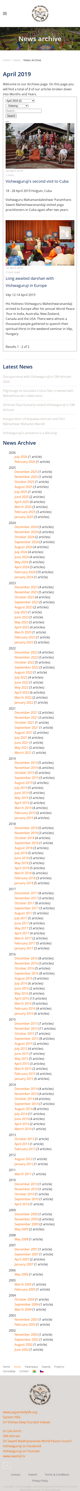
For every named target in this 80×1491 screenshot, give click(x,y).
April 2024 (22, 567)
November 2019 (27, 768)
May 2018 (22, 863)
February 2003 (25, 1324)
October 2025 (25, 482)
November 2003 (27, 1319)
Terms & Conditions (57, 1474)
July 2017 (21, 918)
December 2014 (26, 1089)
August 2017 (24, 913)
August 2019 (24, 783)
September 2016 (27, 973)
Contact (24, 1371)
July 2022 (21, 677)
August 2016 (24, 978)
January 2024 (24, 577)
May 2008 (22, 1239)
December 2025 (26, 472)
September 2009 (27, 1224)
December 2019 (26, 763)
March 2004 (23, 1309)
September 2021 (27, 727)
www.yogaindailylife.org (20, 1412)
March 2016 (23, 1003)
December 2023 (26, 587)
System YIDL (12, 1417)
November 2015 (27, 1028)
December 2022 (26, 652)
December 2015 (26, 1023)
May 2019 (22, 798)
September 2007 (27, 1254)
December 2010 (26, 1184)
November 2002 (27, 1334)
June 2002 (22, 1349)
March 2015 (23, 1069)
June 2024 (22, 557)
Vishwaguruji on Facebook (22, 1446)
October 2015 (25, 1033)
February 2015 (25, 1074)
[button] (5, 13)
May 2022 (22, 687)
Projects (59, 1366)
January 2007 (24, 1264)
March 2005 (23, 1284)
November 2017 (27, 898)
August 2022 (24, 672)
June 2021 (22, 742)
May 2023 (22, 622)
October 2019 (25, 773)
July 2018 (21, 853)
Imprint (32, 1474)
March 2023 (23, 632)
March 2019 (23, 808)
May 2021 (22, 748)
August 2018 (24, 848)
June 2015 (22, 1053)
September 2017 (27, 908)
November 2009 (27, 1219)
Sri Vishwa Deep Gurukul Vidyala (26, 1422)
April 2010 (22, 1204)
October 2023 (25, 597)
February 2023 (25, 637)
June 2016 (22, 988)
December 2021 (26, 712)
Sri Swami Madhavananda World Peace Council (37, 1441)
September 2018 (27, 843)
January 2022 (24, 702)
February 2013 (25, 1149)
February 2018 (25, 878)
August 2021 (24, 732)
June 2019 (22, 793)
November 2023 (27, 592)
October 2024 (25, 537)
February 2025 (25, 512)
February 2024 (25, 572)
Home (6, 1366)
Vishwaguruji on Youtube (21, 1451)
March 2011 (23, 1174)
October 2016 (25, 968)
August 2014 (24, 1109)
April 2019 (22, 803)
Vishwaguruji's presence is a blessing (30, 433)
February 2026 (25, 462)
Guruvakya (9, 1371)
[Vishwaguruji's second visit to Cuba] (40, 145)
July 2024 (21, 552)
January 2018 (24, 883)
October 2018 (25, 838)
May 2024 (22, 562)
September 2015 (27, 1038)
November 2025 (27, 477)
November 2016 (27, 963)
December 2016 (26, 958)
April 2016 (22, 998)
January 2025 (24, 517)
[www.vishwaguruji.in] (34, 1371)
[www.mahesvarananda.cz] (41, 1371)
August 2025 (24, 487)
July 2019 (21, 788)
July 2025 (21, 492)
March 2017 (23, 938)
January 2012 (24, 1164)
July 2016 (21, 983)
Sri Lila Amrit (12, 1431)
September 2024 (27, 542)
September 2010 (27, 1199)
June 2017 (22, 923)
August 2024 (24, 547)
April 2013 (22, 1144)
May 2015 (22, 1059)
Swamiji (46, 1366)
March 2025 (23, 507)
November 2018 (27, 833)
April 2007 (22, 1259)
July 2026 (21, 457)
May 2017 (22, 928)
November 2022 (27, 657)
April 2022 (22, 692)
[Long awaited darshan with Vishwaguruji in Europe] (40, 242)
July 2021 (21, 737)
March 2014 (23, 1129)
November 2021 (27, 717)
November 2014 (27, 1094)
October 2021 (25, 722)
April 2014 (22, 1124)
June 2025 (22, 497)
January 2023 (24, 642)
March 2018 (23, 873)
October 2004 (25, 1299)
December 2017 (26, 893)
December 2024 (26, 527)
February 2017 (25, 943)
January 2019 (24, 818)
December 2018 (26, 828)
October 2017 (25, 903)
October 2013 (25, 1139)
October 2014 (25, 1099)
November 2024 (27, 532)
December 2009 (26, 1214)
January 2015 (24, 1079)
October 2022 (25, 662)
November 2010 (27, 1189)
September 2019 (27, 778)
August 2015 (24, 1043)
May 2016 (22, 993)
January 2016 (24, 1013)
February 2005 (25, 1289)
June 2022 (22, 682)
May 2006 (22, 1274)
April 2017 (22, 933)
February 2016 (25, 1008)
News (17, 1366)
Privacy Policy (40, 1481)
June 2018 (22, 858)
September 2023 (27, 602)
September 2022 (27, 667)
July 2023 (21, 612)
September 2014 (27, 1104)
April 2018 (22, 868)
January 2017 (24, 948)
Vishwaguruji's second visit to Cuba (37, 181)
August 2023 (24, 607)
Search (11, 115)
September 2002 (27, 1339)
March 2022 (23, 697)
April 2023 (22, 627)
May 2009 (22, 1229)
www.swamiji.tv (14, 1456)
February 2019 (25, 813)
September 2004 (27, 1304)
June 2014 (22, 1119)
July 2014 (21, 1114)
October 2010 (25, 1194)
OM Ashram (11, 1436)
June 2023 (22, 617)
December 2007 (26, 1249)
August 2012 (24, 1159)
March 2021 (23, 753)
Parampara (31, 1366)
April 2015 (22, 1064)
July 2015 (21, 1048)
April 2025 (22, 502)
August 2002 (24, 1344)
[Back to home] (40, 13)
